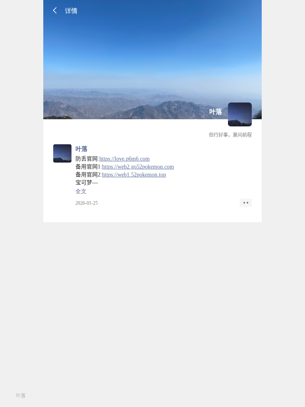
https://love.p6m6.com (124, 159)
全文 (81, 191)
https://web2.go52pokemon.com (138, 167)
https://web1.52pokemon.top (134, 175)
